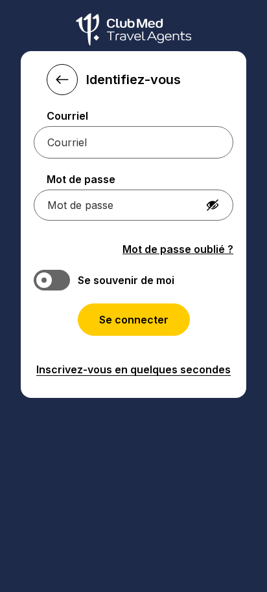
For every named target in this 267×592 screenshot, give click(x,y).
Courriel (67, 115)
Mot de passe (81, 179)
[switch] (133, 280)
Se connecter (133, 319)
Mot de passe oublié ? (177, 249)
